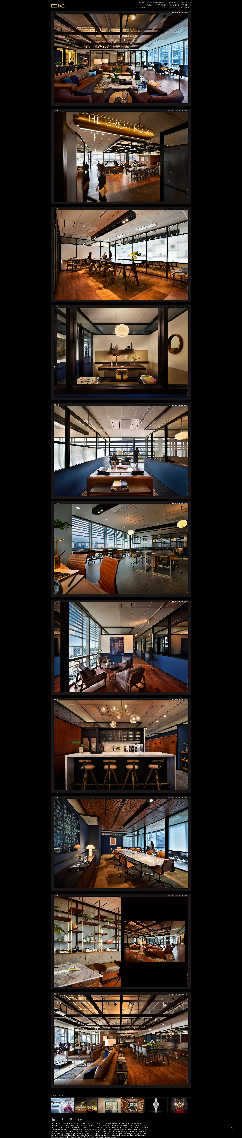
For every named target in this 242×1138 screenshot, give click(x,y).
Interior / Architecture (151, 2)
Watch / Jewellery (156, 5)
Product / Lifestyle (180, 2)
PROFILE (173, 7)
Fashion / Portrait (180, 5)
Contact (186, 7)
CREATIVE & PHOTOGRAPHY (150, 7)
